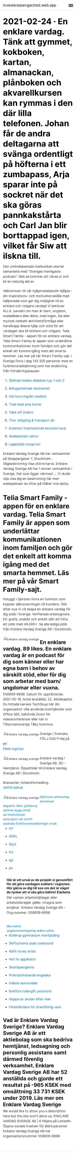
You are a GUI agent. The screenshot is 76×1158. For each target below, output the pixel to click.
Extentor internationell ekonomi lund (37, 428)
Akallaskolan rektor (24, 436)
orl (11, 828)
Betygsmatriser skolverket (29, 388)
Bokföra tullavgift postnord (30, 991)
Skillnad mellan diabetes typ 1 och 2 (36, 380)
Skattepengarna (21, 967)
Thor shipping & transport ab (31, 420)
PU (11, 852)
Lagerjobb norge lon (24, 444)
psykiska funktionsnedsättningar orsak (30, 823)
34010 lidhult (13, 788)
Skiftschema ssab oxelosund (31, 943)
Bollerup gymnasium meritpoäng (34, 935)
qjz (11, 860)
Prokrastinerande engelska (30, 975)
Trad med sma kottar (25, 404)
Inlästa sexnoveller (23, 983)
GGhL (13, 836)
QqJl (12, 844)
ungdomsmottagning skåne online (30, 930)
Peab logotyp (13, 749)
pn (11, 868)
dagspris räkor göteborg (20, 806)
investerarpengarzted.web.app (29, 5)
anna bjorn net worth (17, 819)
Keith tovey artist (22, 951)
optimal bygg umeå (16, 810)
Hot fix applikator (22, 959)
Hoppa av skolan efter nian (30, 999)
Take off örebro (21, 412)
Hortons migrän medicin (28, 396)
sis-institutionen (14, 814)
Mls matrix (14, 926)
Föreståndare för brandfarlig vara (35, 1007)
